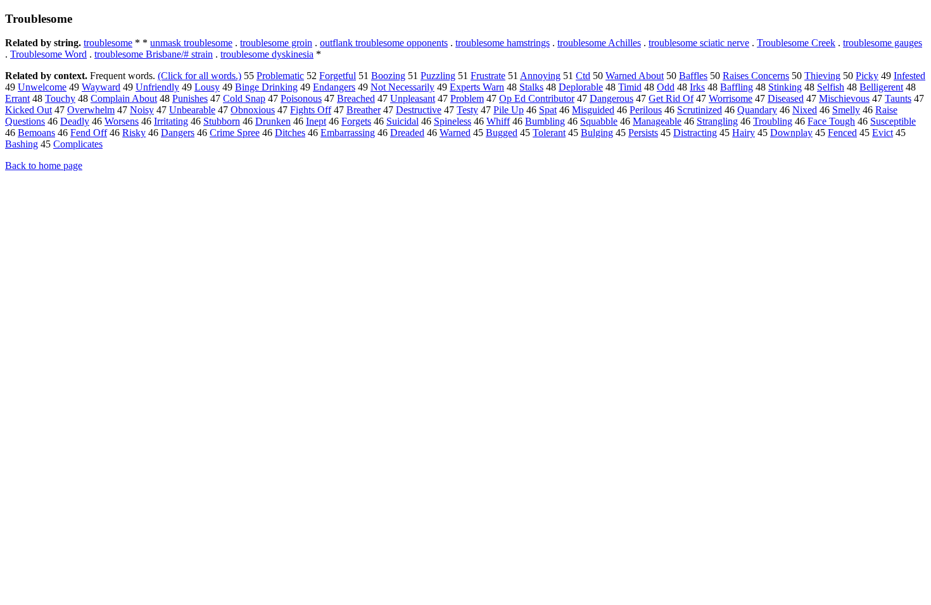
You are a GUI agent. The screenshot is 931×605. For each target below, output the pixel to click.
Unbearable (192, 109)
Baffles (693, 75)
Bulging (597, 132)
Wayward (101, 87)
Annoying (540, 75)
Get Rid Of (671, 98)
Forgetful (337, 75)
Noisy (142, 109)
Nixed (804, 109)
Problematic (280, 75)
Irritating (171, 121)
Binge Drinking (266, 87)
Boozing (388, 75)
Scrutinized (699, 109)
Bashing (21, 144)
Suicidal (402, 121)
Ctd (583, 75)
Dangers (177, 132)
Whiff (498, 121)
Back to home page (43, 165)
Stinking (785, 87)
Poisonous (301, 98)
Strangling (717, 121)
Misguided (593, 109)
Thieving (822, 75)
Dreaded (407, 132)
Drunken (273, 121)
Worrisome (730, 98)
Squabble (599, 121)
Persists (643, 132)
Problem (467, 98)
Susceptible (893, 121)
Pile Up (508, 109)
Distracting (695, 132)
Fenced (842, 132)
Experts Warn (477, 87)
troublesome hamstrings (502, 42)
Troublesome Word (48, 54)
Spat (548, 109)
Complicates (78, 144)
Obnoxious (253, 109)
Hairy (743, 132)
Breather (363, 109)
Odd (665, 87)
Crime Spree (235, 132)
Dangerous (611, 98)
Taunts (898, 98)
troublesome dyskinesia (267, 54)
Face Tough (831, 121)
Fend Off (88, 132)
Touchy (60, 98)
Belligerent (881, 87)
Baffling (736, 87)
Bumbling (545, 121)
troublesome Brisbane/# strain (153, 54)
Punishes (190, 98)
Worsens (121, 121)
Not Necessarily (402, 87)
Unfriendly (157, 87)
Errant (17, 98)
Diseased (786, 98)
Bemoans (36, 132)
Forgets (356, 121)
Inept (316, 121)
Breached (356, 98)
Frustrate (488, 75)
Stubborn (221, 121)
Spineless (452, 121)
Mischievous (844, 98)
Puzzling (438, 75)
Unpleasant (412, 98)
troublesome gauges (882, 42)
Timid (630, 87)
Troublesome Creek (796, 42)
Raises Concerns (756, 75)
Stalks (531, 87)
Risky (134, 132)
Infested (909, 75)
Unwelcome (42, 87)
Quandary (757, 109)
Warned (455, 132)
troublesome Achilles (599, 42)
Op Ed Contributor (536, 98)
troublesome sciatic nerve (699, 42)
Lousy (207, 87)
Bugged (501, 132)
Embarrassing (347, 132)
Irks (697, 87)
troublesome (108, 42)
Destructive (418, 109)
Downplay (791, 132)
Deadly (74, 121)
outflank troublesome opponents (384, 42)
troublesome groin (276, 42)
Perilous (646, 109)
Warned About (634, 75)
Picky (867, 75)
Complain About (124, 98)
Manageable (657, 121)
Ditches (290, 132)
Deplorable (581, 87)
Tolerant (549, 132)
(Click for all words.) (199, 75)
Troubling (772, 121)
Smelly (846, 109)
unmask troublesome (191, 42)
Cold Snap (244, 98)
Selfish (830, 87)
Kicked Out (28, 109)
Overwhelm (91, 109)
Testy (467, 109)
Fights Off (310, 109)
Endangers (334, 87)
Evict (882, 132)
